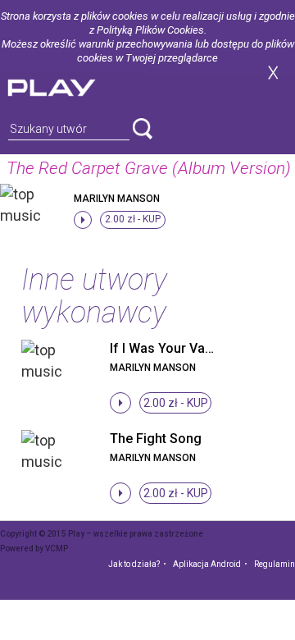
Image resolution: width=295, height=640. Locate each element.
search (142, 128)
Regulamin (274, 564)
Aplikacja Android (207, 564)
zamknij (273, 73)
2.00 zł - (133, 219)
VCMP (56, 548)
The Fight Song (156, 438)
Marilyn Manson (117, 198)
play (71, 85)
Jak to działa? (134, 564)
